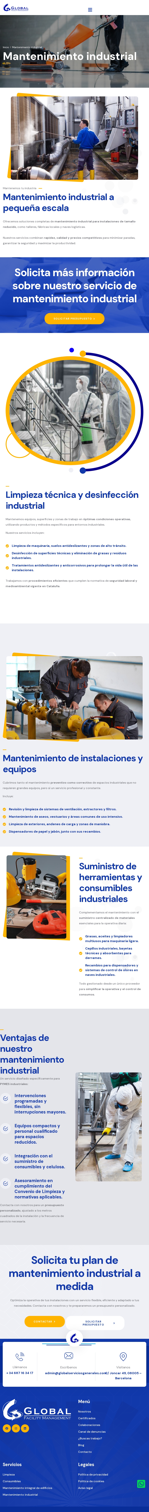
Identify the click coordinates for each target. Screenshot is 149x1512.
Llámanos (20, 1367)
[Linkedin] (25, 1428)
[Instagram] (16, 1428)
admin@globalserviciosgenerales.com (76, 1373)
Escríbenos (68, 1367)
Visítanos (123, 1367)
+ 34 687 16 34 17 (19, 1373)
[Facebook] (7, 1428)
